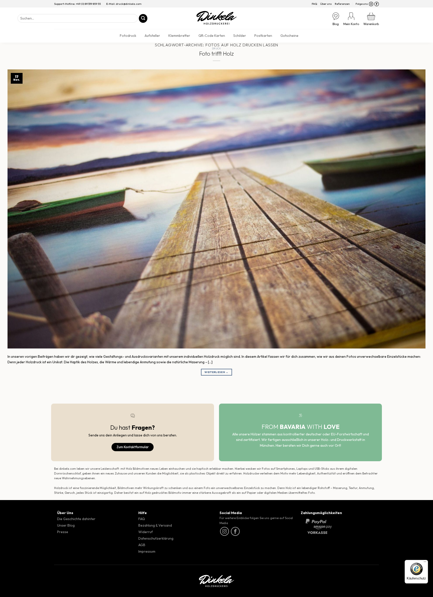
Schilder (239, 35)
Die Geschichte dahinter (76, 519)
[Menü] (425, 563)
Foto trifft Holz (216, 53)
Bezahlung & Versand (155, 525)
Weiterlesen (216, 372)
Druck (216, 48)
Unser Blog (66, 525)
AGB (141, 545)
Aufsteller (152, 35)
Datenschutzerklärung (155, 538)
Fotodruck (128, 35)
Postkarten (263, 35)
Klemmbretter (179, 35)
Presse (62, 532)
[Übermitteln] (143, 18)
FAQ (314, 4)
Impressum (146, 551)
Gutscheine (289, 35)
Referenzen (342, 4)
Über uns (326, 4)
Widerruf (145, 532)
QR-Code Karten (211, 35)
